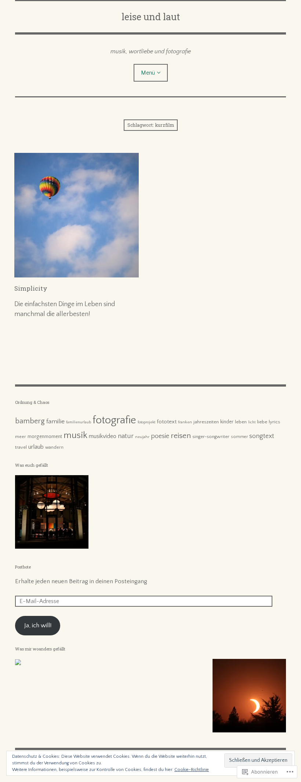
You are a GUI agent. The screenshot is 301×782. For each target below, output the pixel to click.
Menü (148, 72)
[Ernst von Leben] (51, 513)
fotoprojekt (146, 422)
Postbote (23, 567)
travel (21, 447)
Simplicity (30, 288)
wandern (54, 447)
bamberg (30, 421)
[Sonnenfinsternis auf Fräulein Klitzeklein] (249, 697)
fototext (167, 422)
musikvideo (102, 436)
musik (75, 435)
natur (126, 436)
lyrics (274, 421)
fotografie (114, 420)
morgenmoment (45, 437)
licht (251, 422)
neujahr (142, 437)
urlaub (36, 447)
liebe (262, 421)
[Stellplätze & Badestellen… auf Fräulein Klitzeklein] (18, 663)
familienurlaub (78, 422)
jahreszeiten (206, 421)
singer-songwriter (210, 436)
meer (20, 436)
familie (55, 421)
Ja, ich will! (37, 625)
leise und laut (151, 17)
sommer (239, 436)
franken (185, 422)
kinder (226, 422)
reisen (181, 435)
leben (241, 421)
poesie (160, 436)
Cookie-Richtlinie (191, 769)
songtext (261, 436)
